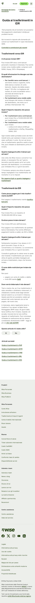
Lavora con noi (6, 487)
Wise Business (6, 393)
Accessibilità (5, 570)
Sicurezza (4, 480)
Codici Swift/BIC (6, 446)
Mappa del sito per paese (9, 562)
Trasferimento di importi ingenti (12, 416)
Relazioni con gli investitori (10, 491)
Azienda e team (6, 473)
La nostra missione (7, 495)
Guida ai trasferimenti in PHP (12, 345)
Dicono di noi (5, 484)
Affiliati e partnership (8, 498)
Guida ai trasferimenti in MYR (12, 349)
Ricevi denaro (6, 423)
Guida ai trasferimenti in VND (12, 353)
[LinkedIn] (24, 536)
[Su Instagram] (13, 536)
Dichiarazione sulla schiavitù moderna (14, 566)
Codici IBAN (5, 450)
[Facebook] (3, 536)
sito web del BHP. (12, 323)
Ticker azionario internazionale (11, 442)
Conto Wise (5, 409)
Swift (19, 279)
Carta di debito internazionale (11, 420)
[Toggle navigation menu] (31, 4)
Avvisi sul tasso (6, 453)
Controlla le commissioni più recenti (14, 48)
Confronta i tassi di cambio (10, 457)
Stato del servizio (7, 518)
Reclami (4, 559)
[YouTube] (18, 536)
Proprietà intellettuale (8, 574)
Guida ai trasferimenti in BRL (12, 356)
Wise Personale (6, 389)
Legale (3, 544)
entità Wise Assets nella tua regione (19, 596)
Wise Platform (6, 397)
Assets (3, 427)
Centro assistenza (7, 514)
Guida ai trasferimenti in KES (12, 360)
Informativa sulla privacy (9, 548)
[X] (8, 536)
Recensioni (5, 502)
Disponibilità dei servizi (9, 461)
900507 (24, 586)
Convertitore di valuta (8, 439)
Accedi (15, 3)
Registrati (24, 3)
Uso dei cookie (6, 551)
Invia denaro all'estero (8, 412)
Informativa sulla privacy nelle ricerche (14, 555)
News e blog (5, 476)
